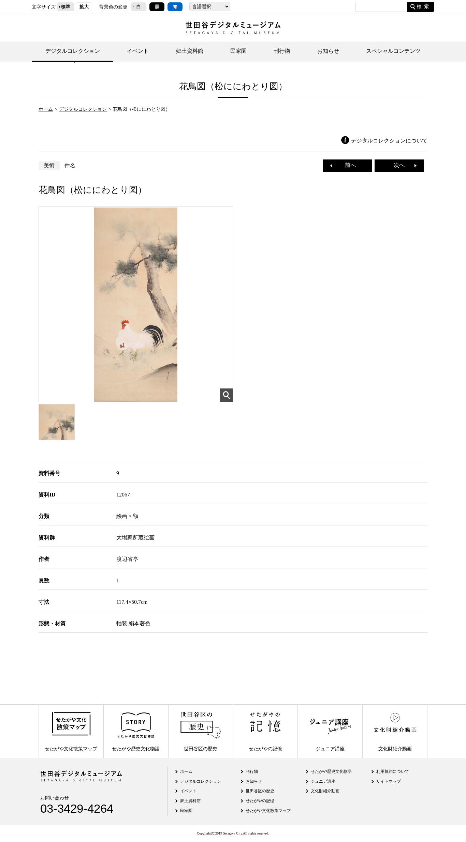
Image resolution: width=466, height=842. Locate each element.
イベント (138, 51)
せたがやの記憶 (265, 748)
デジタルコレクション (72, 51)
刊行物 (282, 51)
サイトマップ (388, 781)
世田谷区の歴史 (200, 748)
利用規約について (392, 771)
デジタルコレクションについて (389, 140)
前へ (347, 165)
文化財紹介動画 (395, 748)
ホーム (46, 109)
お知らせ (328, 51)
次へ (402, 165)
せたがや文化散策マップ (71, 748)
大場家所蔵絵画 (135, 537)
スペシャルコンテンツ (393, 51)
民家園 (238, 51)
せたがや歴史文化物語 (136, 748)
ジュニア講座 (330, 748)
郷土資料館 (189, 51)
